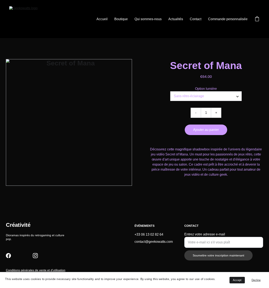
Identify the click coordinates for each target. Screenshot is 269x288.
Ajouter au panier (206, 129)
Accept (237, 280)
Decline (256, 280)
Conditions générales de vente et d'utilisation (35, 270)
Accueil (102, 19)
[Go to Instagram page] (35, 255)
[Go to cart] (257, 19)
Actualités (175, 19)
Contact (195, 19)
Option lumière (206, 88)
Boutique (121, 19)
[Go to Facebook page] (8, 255)
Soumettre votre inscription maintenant (218, 255)
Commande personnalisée (228, 19)
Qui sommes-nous (148, 19)
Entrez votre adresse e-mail (204, 234)
